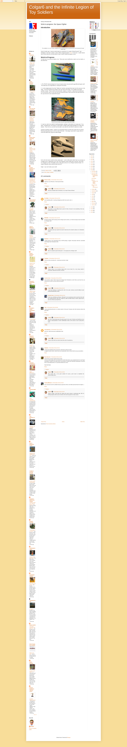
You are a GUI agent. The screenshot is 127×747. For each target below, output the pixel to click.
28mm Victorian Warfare (31, 83)
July (93, 194)
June (93, 196)
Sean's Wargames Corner (31, 444)
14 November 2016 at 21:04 (59, 317)
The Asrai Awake (32, 319)
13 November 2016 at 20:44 (54, 217)
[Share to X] (57, 170)
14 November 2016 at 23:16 (54, 347)
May (93, 197)
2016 (92, 169)
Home (63, 421)
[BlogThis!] (56, 170)
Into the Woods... (32, 91)
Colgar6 (49, 188)
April (93, 199)
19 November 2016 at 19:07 (59, 391)
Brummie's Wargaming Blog (31, 282)
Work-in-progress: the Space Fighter (95, 182)
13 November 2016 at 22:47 (54, 258)
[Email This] (54, 170)
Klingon (48, 172)
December (94, 171)
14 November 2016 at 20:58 (59, 188)
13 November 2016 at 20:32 (54, 198)
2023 (92, 157)
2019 (92, 164)
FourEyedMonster (48, 382)
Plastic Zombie (32, 625)
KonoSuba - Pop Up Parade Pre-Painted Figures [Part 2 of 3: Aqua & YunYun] (32, 181)
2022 (92, 159)
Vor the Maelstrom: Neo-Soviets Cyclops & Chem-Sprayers (32, 149)
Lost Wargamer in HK (32, 417)
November (94, 173)
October (93, 189)
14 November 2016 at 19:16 (56, 329)
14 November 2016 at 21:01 (59, 248)
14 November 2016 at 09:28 (52, 307)
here (71, 52)
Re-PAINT (31, 609)
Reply (45, 183)
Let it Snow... (94, 178)
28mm (45, 172)
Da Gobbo (46, 198)
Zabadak (46, 347)
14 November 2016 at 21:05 (59, 338)
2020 (92, 162)
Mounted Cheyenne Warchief (31, 236)
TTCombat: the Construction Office (95, 175)
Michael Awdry (47, 179)
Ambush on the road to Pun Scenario (32, 264)
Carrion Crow (47, 278)
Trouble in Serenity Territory (31, 472)
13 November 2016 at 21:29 (54, 238)
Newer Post (43, 421)
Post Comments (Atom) (50, 423)
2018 (92, 166)
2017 (92, 168)
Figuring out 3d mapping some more (32, 454)
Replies (47, 186)
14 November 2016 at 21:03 (59, 288)
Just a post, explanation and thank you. (32, 627)
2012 (92, 212)
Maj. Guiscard (47, 357)
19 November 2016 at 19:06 (59, 372)
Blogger (68, 737)
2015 (92, 207)
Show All (35, 714)
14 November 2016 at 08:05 (56, 278)
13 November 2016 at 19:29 (56, 179)
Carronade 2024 (97, 45)
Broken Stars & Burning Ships (32, 138)
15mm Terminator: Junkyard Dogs (32, 399)
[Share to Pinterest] (60, 170)
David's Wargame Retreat (31, 254)
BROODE (46, 217)
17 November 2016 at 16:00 (56, 357)
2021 (92, 161)
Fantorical (31, 55)
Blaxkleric (46, 238)
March (93, 201)
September (94, 191)
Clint (45, 307)
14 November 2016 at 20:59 (59, 207)
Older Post (82, 421)
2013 (92, 210)
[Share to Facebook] (58, 170)
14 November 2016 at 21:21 (59, 295)
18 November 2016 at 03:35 (57, 382)
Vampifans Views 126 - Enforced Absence (32, 503)
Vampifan (46, 258)
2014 (92, 208)
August (93, 192)
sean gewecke (47, 329)
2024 (92, 156)
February (94, 203)
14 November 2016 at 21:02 (59, 267)
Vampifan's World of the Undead (31, 500)
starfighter (52, 172)
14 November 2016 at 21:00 (59, 228)
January (93, 204)
